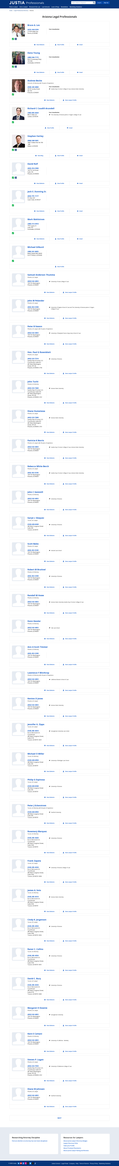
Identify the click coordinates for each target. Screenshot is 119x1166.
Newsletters (64, 7)
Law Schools (46, 7)
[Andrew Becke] (18, 85)
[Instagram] (26, 1163)
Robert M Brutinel (37, 569)
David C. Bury (34, 978)
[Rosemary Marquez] (18, 836)
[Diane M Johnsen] (18, 1094)
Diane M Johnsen (36, 1089)
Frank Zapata (34, 860)
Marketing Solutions (76, 7)
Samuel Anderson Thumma (41, 274)
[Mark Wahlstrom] (18, 224)
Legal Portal (64, 1163)
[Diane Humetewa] (18, 416)
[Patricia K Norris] (18, 445)
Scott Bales (33, 543)
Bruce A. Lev (34, 25)
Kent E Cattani (35, 1033)
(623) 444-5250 (33, 29)
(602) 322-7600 (33, 417)
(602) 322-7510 (33, 358)
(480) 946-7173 (33, 57)
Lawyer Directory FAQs (70, 1143)
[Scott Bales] (18, 548)
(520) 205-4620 (33, 838)
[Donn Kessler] (18, 626)
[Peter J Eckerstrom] (18, 810)
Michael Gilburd (36, 247)
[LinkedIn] (19, 1163)
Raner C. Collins (35, 949)
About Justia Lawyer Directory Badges (75, 1141)
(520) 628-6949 (33, 524)
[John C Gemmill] (18, 497)
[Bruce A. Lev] (18, 30)
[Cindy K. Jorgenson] (18, 924)
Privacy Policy (94, 1163)
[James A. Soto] (18, 895)
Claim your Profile (68, 1146)
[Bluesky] (30, 1163)
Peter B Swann (35, 326)
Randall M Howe (36, 595)
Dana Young (34, 52)
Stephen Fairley (35, 136)
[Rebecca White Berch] (18, 471)
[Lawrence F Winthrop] (18, 677)
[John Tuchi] (18, 386)
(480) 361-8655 (33, 251)
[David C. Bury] (18, 983)
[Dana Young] (18, 57)
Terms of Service (84, 1163)
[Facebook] (23, 1163)
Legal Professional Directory (21, 10)
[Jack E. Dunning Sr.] (18, 196)
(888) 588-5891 (33, 140)
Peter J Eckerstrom (37, 805)
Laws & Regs (55, 7)
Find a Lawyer (13, 7)
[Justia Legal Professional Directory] (17, 2)
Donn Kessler (34, 621)
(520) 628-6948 (33, 786)
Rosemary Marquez (37, 831)
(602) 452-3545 (33, 473)
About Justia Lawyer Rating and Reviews (76, 1150)
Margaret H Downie (37, 1007)
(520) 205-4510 (33, 897)
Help (77, 1163)
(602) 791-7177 (33, 196)
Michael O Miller (36, 753)
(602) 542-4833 (33, 281)
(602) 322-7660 (33, 388)
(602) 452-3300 (33, 307)
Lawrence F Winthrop (38, 672)
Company (72, 1163)
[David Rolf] (18, 168)
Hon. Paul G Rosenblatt (39, 352)
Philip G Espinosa (36, 779)
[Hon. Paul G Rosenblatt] (18, 357)
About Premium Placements (72, 1148)
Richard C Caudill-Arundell (41, 108)
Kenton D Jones (35, 698)
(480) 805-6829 (33, 113)
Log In (99, 2)
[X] (33, 1163)
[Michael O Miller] (18, 758)
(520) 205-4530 (33, 867)
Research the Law (34, 7)
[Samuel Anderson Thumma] (18, 279)
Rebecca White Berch (38, 466)
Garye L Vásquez (36, 517)
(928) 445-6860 (33, 87)
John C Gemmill (35, 492)
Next (59, 1118)
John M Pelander (36, 300)
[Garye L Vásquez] (18, 522)
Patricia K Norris (36, 440)
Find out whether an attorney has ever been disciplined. (30, 1141)
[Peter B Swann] (18, 331)
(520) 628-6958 (33, 760)
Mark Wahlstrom (36, 219)
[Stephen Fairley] (18, 141)
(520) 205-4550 (33, 926)
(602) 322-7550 (33, 1066)
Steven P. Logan (36, 1059)
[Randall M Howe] (18, 600)
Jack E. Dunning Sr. (37, 191)
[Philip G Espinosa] (18, 784)
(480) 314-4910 (33, 224)
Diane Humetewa (36, 411)
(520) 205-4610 (33, 731)
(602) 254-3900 (33, 168)
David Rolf (33, 163)
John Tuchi (33, 381)
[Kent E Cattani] (18, 1038)
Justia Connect (56, 1163)
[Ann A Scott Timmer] (18, 652)
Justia (10, 10)
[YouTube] (21, 1163)
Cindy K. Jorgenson (37, 919)
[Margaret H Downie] (18, 1012)
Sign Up (106, 2)
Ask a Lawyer (23, 7)
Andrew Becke (35, 80)
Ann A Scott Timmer (38, 647)
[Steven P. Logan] (18, 1064)
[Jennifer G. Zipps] (18, 729)
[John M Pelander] (18, 305)
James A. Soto (34, 890)
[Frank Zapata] (18, 865)
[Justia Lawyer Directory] (35, 1163)
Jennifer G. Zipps (36, 724)
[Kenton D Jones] (18, 703)
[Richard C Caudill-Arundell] (18, 113)
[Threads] (28, 1163)
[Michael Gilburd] (18, 252)
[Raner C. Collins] (18, 954)
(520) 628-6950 (33, 812)
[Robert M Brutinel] (18, 574)
